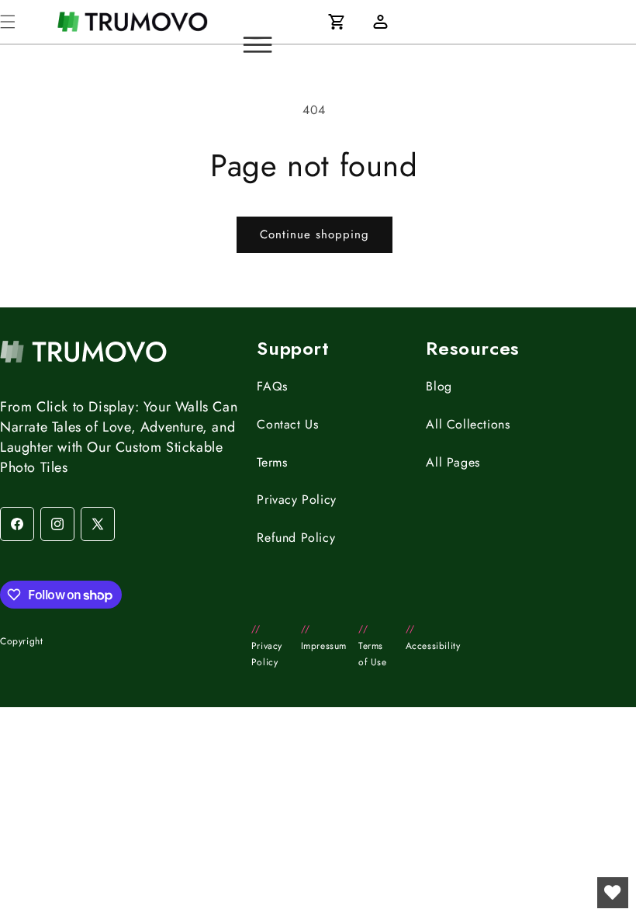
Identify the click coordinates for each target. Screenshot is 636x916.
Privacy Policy (296, 499)
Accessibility (433, 637)
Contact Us (287, 424)
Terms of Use (372, 645)
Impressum (324, 637)
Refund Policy (296, 537)
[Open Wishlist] (612, 892)
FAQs (272, 386)
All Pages (452, 462)
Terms (272, 462)
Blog (438, 386)
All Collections (468, 424)
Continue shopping (314, 234)
